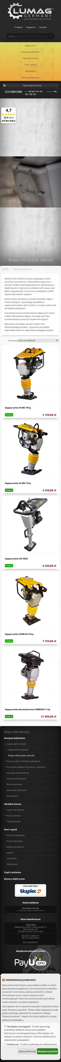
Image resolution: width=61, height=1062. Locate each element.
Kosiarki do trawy (14, 841)
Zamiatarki (11, 858)
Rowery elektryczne (30, 77)
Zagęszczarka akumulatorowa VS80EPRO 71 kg (27, 709)
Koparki (10, 852)
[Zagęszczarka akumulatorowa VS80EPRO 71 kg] (30, 675)
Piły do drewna (13, 815)
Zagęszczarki (30, 45)
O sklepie (18, 27)
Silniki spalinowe (14, 784)
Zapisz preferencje (27, 1051)
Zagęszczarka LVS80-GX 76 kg (19, 634)
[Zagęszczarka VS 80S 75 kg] (30, 449)
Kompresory (12, 796)
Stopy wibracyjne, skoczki (21, 755)
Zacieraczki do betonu (16, 790)
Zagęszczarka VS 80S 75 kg (18, 483)
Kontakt (43, 27)
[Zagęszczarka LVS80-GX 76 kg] (30, 600)
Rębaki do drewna (15, 847)
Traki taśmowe (13, 821)
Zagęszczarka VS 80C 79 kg (18, 408)
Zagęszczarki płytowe (18, 749)
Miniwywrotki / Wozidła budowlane (23, 761)
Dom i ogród (30, 65)
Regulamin (31, 27)
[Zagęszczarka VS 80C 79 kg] (30, 373)
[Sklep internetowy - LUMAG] (30, 11)
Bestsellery (30, 71)
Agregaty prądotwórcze (17, 773)
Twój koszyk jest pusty (32, 85)
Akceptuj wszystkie (47, 1051)
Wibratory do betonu (16, 778)
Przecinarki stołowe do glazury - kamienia (26, 767)
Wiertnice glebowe (15, 835)
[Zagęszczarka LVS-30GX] (30, 524)
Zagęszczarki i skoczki (16, 744)
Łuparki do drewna (15, 810)
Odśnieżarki (12, 864)
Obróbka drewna (30, 58)
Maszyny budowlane (30, 52)
